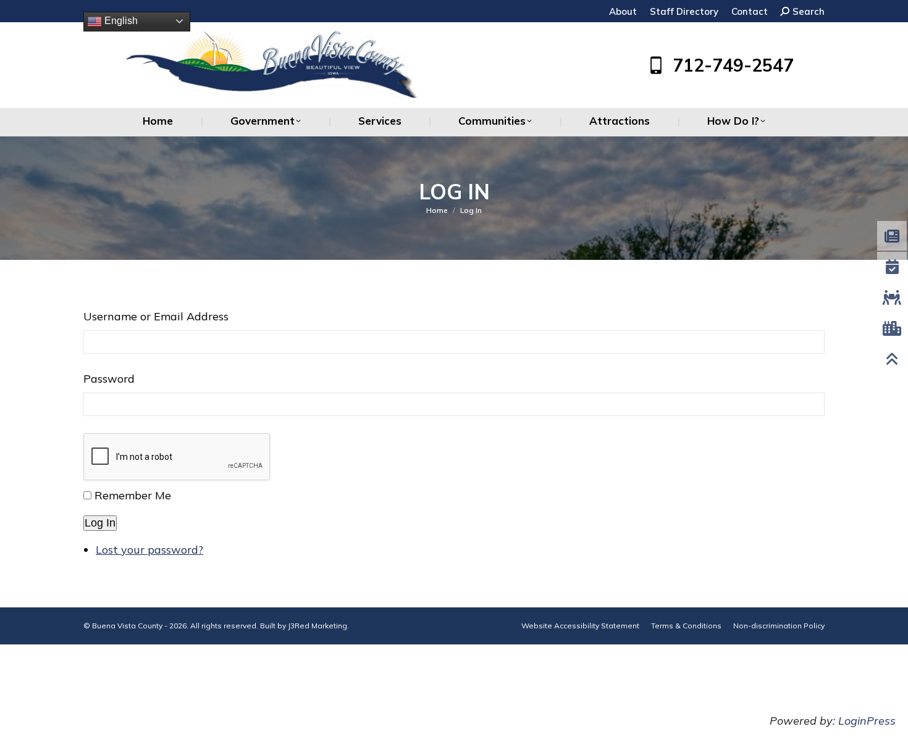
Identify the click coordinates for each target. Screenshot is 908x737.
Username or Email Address (156, 316)
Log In (100, 523)
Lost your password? (149, 550)
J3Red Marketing (317, 625)
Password (109, 379)
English (120, 20)
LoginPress (867, 721)
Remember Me (133, 495)
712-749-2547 (733, 65)
